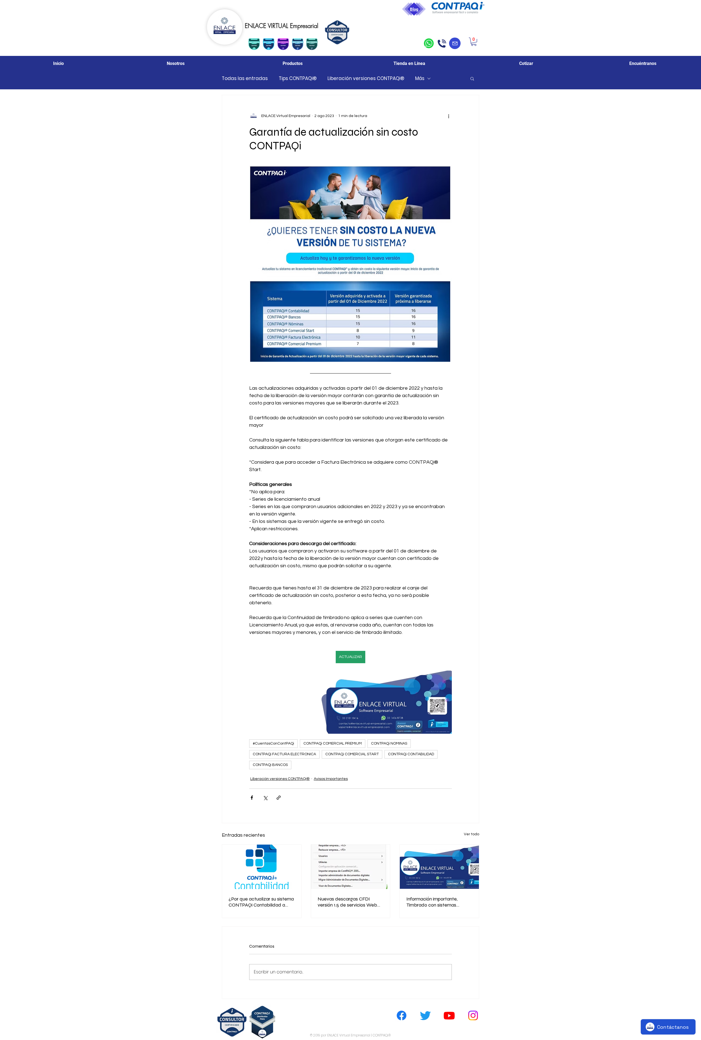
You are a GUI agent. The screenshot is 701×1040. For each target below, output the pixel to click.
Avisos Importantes (331, 779)
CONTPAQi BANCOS (270, 765)
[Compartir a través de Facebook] (251, 797)
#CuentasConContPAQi (273, 743)
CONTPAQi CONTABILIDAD (411, 754)
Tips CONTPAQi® (298, 78)
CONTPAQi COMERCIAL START (352, 754)
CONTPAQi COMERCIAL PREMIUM (332, 743)
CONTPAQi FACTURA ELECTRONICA (284, 754)
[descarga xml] (350, 867)
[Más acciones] (448, 116)
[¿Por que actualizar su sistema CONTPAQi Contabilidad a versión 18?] (261, 867)
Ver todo (471, 834)
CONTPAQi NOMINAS (389, 743)
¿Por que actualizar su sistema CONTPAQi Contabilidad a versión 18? (261, 902)
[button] (474, 42)
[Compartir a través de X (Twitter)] (265, 797)
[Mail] (455, 43)
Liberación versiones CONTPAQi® (365, 78)
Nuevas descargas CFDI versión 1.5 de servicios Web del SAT (347, 902)
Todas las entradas (245, 78)
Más (419, 78)
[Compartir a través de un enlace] (278, 797)
